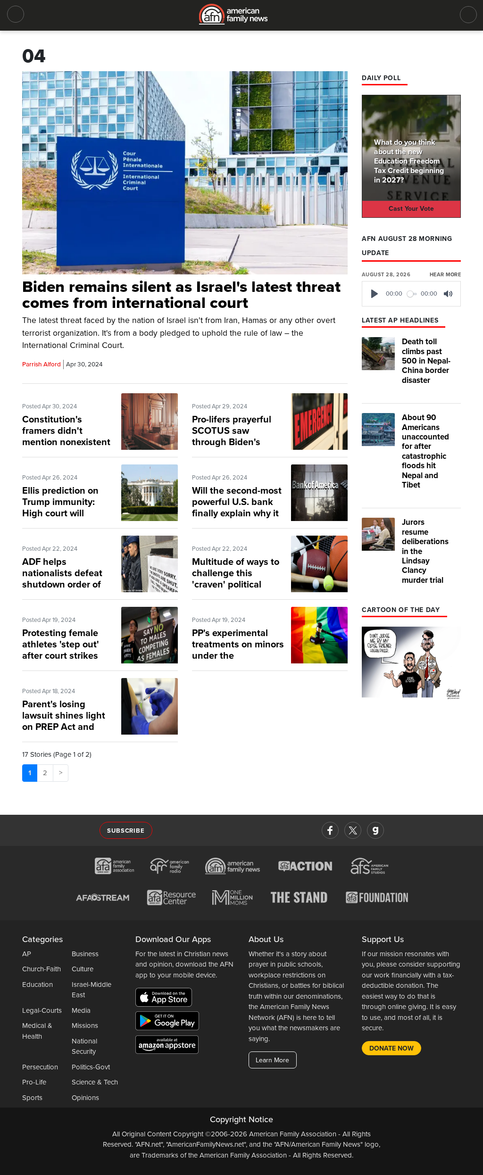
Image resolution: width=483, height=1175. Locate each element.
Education (37, 984)
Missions (85, 1025)
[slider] (412, 294)
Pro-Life (34, 1082)
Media (81, 1010)
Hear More (445, 275)
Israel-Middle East (91, 990)
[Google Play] (169, 1022)
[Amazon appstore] (167, 1046)
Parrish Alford (41, 364)
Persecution (40, 1067)
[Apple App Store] (166, 999)
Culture (82, 969)
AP (26, 954)
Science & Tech (95, 1082)
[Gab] (375, 830)
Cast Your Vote (411, 209)
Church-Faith (41, 969)
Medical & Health (37, 1031)
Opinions (85, 1097)
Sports (32, 1097)
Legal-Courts (42, 1010)
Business (85, 954)
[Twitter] (352, 830)
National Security (84, 1046)
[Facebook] (330, 830)
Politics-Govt (91, 1067)
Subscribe (125, 831)
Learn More (272, 1060)
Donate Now (391, 1048)
